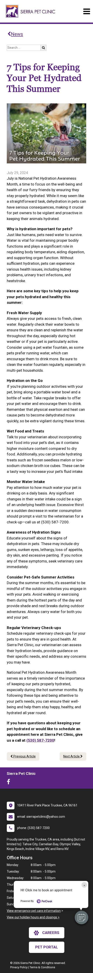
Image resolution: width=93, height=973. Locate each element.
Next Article (71, 756)
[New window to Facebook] (9, 783)
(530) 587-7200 (40, 740)
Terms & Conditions (42, 967)
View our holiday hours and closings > (33, 917)
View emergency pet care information (34, 911)
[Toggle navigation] (87, 11)
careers (50, 932)
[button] (81, 917)
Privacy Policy (19, 967)
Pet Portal (46, 947)
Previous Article (24, 756)
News (17, 34)
